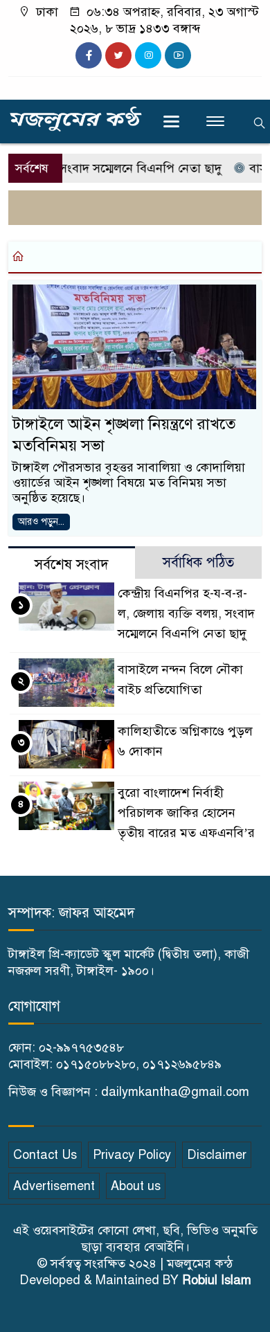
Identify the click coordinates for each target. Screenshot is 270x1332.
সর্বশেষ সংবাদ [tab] (72, 564)
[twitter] (118, 55)
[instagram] (148, 55)
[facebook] (88, 55)
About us (136, 1186)
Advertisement (54, 1186)
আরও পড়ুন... (41, 522)
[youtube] (178, 55)
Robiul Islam (216, 1280)
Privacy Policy (132, 1154)
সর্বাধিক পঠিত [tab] (198, 562)
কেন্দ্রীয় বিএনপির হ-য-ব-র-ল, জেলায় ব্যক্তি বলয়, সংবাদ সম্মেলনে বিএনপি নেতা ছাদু (186, 613)
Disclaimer (216, 1154)
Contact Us (45, 1154)
